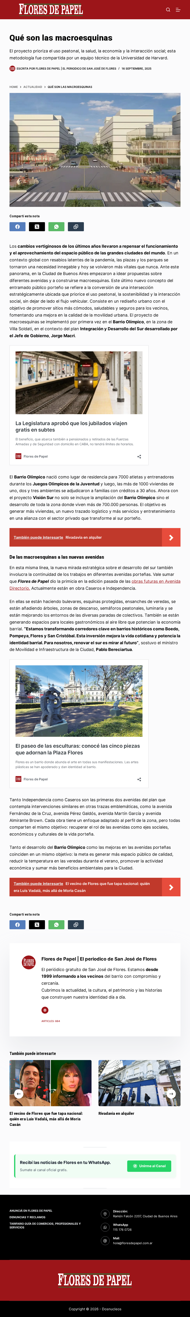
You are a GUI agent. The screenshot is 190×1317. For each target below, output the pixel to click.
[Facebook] (17, 226)
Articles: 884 (50, 1021)
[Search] (168, 10)
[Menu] (178, 9)
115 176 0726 (122, 1229)
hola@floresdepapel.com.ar (132, 1243)
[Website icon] (44, 1010)
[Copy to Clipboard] (76, 226)
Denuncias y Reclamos (27, 1217)
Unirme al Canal (152, 1166)
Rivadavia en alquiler (116, 1113)
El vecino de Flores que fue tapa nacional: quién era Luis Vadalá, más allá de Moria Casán (46, 1119)
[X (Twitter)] (37, 226)
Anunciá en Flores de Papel (31, 1210)
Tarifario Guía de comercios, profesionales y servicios (45, 1225)
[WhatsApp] (56, 226)
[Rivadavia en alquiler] (139, 1083)
